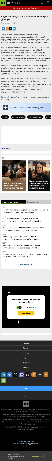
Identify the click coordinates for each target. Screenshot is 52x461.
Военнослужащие (35, 117)
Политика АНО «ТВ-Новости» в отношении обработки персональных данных (26, 428)
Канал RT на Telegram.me (3, 374)
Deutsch (26, 348)
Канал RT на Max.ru (21, 374)
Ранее (3, 96)
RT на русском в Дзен (39, 374)
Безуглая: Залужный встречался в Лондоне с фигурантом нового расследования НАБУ (22, 246)
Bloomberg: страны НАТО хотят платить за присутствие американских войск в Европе (21, 237)
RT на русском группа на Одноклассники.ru (33, 374)
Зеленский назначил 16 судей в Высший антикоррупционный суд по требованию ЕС (21, 219)
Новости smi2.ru (5, 148)
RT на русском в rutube (27, 374)
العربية (26, 357)
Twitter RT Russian (15, 374)
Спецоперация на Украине (26, 7)
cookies (11, 458)
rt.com (17, 414)
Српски (26, 367)
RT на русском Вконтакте (9, 374)
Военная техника (18, 117)
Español (26, 362)
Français (26, 353)
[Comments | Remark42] (26, 135)
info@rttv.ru (30, 424)
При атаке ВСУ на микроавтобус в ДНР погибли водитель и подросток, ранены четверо (23, 228)
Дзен (40, 107)
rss (46, 374)
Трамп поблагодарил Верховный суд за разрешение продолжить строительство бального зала (25, 210)
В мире (5, 117)
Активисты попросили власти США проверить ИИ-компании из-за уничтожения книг (25, 255)
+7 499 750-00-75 (39, 422)
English (26, 343)
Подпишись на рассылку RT (3, 380)
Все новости (26, 264)
